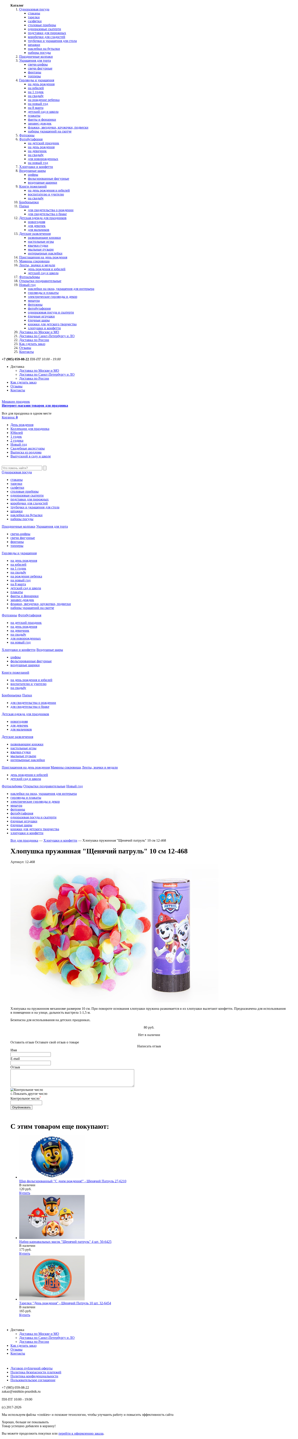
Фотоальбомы (29, 277)
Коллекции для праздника (29, 429)
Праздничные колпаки (36, 56)
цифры (33, 174)
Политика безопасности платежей (35, 1372)
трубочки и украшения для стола (52, 41)
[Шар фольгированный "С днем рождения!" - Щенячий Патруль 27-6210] (52, 1177)
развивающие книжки (44, 237)
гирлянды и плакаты (43, 293)
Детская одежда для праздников (43, 218)
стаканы (34, 13)
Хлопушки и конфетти (36, 167)
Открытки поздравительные (40, 281)
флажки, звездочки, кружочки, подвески (58, 127)
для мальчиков (38, 230)
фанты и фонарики (42, 119)
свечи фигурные (40, 68)
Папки (24, 206)
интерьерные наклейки (45, 253)
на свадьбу (36, 96)
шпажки (34, 45)
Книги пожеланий (33, 186)
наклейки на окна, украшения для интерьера (61, 289)
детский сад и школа (43, 111)
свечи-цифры (38, 64)
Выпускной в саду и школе (30, 456)
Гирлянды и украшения (36, 80)
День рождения (21, 425)
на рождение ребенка (44, 100)
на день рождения (41, 84)
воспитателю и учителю (46, 194)
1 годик (16, 436)
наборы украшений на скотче (50, 131)
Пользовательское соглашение (32, 1380)
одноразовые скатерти (44, 29)
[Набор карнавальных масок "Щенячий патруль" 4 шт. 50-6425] (52, 1238)
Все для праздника (24, 840)
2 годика (16, 440)
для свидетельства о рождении (51, 210)
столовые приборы (42, 25)
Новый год (27, 285)
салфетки (35, 21)
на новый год (38, 104)
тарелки (34, 17)
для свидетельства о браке (47, 214)
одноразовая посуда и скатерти (51, 312)
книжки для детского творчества (52, 324)
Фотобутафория (31, 139)
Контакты (26, 352)
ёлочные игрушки (41, 316)
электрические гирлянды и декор (52, 296)
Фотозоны (26, 135)
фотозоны (35, 304)
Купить (24, 1193)
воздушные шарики (42, 182)
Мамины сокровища (34, 261)
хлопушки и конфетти (44, 328)
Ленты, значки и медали (37, 265)
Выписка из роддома (25, 452)
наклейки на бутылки (44, 49)
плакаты (34, 115)
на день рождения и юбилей (49, 190)
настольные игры (41, 241)
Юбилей (16, 432)
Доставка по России (34, 340)
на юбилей (36, 88)
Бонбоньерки (29, 202)
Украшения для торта (35, 60)
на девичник (37, 151)
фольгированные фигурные (48, 178)
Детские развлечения (35, 233)
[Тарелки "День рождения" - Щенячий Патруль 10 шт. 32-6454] (52, 1299)
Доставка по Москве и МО (39, 332)
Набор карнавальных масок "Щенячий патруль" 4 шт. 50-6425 (65, 1242)
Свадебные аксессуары (27, 448)
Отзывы (25, 348)
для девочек (37, 226)
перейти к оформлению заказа (80, 1433)
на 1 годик (36, 92)
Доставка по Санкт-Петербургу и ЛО (47, 336)
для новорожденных (43, 159)
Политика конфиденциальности (34, 1376)
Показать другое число (30, 1093)
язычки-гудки (38, 245)
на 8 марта (35, 108)
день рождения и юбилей (46, 269)
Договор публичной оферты (31, 1368)
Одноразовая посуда (34, 9)
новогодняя (36, 222)
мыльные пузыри (41, 249)
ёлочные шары (39, 320)
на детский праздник (43, 143)
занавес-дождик (39, 123)
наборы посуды (39, 52)
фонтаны (34, 72)
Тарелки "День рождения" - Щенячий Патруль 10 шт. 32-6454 (65, 1303)
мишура (34, 300)
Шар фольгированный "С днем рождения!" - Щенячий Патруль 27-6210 (72, 1181)
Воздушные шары (32, 171)
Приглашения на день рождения (43, 257)
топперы (34, 76)
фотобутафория (39, 308)
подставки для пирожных (47, 33)
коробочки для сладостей (46, 37)
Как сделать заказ (32, 344)
